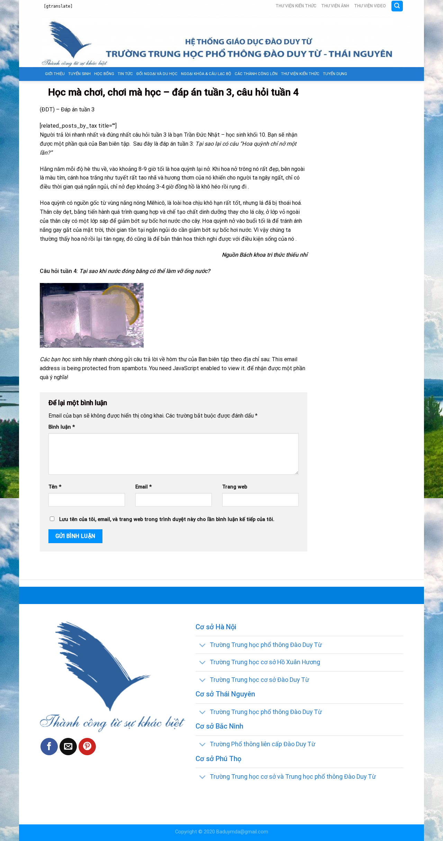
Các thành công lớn (256, 74)
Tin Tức (125, 74)
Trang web (234, 487)
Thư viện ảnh (335, 5)
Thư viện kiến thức (295, 5)
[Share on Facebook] (49, 746)
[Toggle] (202, 645)
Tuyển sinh (79, 74)
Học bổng (104, 74)
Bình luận (61, 427)
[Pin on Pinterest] (87, 746)
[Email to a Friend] (68, 746)
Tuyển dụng (335, 74)
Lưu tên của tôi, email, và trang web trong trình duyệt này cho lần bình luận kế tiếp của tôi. (166, 519)
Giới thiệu (55, 74)
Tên (54, 487)
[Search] (397, 6)
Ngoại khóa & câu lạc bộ (206, 74)
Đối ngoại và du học (157, 74)
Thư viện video (370, 5)
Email (143, 487)
